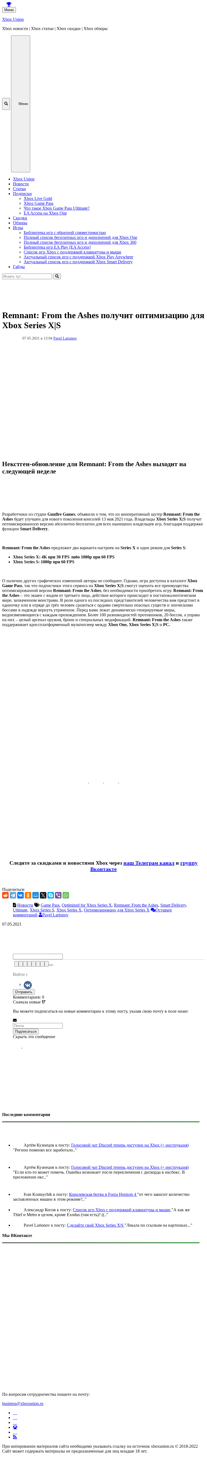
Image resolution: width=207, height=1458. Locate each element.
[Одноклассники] (28, 895)
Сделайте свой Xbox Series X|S (96, 1225)
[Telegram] (13, 895)
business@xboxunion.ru (22, 1403)
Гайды (19, 266)
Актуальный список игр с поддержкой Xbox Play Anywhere (78, 257)
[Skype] (50, 895)
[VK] (28, 984)
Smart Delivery (173, 905)
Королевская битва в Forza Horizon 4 (103, 1194)
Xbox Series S (42, 910)
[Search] (57, 276)
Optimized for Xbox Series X (87, 905)
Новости (21, 184)
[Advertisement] (103, 291)
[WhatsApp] (66, 895)
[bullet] (38, 964)
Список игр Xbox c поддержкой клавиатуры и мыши (72, 252)
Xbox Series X (69, 910)
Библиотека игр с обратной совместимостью (65, 232)
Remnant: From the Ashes (136, 905)
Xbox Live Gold (38, 198)
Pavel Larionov (65, 338)
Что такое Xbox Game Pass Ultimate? (56, 208)
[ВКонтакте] (20, 895)
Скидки (20, 218)
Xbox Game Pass (38, 203)
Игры (18, 227)
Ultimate (20, 910)
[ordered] (34, 964)
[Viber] (58, 895)
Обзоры (20, 222)
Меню (9, 10)
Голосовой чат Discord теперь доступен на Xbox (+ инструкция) (130, 1145)
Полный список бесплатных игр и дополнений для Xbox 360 (80, 242)
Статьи (19, 188)
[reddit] (5, 895)
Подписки (22, 193)
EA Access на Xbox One (45, 213)
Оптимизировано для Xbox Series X (117, 910)
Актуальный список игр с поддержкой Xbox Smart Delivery (78, 261)
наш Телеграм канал (148, 863)
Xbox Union (13, 19)
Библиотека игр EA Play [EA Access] (57, 247)
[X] (43, 895)
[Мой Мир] (35, 895)
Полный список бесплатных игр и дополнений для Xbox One (80, 237)
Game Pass (50, 905)
